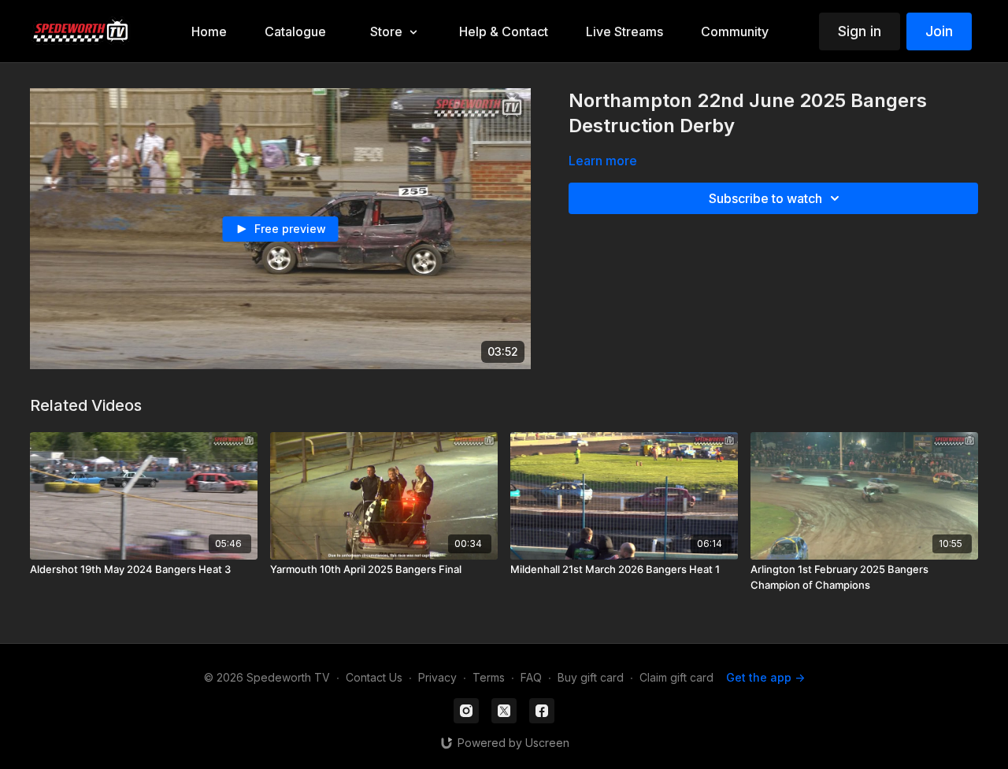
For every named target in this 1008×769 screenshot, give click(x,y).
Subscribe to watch (765, 198)
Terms (488, 677)
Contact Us (374, 677)
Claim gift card (676, 677)
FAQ (531, 677)
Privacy (437, 677)
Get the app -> (765, 677)
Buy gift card (591, 677)
